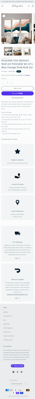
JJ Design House (14, 396)
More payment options (17, 97)
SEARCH (5, 312)
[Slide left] (2, 52)
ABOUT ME (6, 324)
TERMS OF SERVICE (8, 336)
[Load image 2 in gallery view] (17, 51)
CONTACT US (7, 332)
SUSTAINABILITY (8, 328)
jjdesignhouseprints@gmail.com (17, 294)
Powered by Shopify (23, 396)
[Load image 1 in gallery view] (8, 51)
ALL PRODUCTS (7, 316)
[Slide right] (33, 52)
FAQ (16, 258)
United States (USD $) (16, 383)
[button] (2, 6)
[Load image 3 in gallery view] (27, 51)
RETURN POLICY (8, 340)
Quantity (3, 78)
